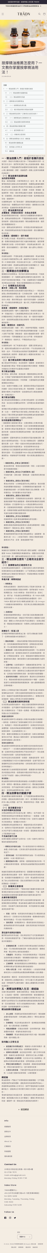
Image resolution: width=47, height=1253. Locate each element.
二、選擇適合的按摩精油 (15, 101)
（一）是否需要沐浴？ (17, 130)
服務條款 (21, 1247)
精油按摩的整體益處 (16, 143)
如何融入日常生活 (15, 147)
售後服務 (7, 1151)
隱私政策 (13, 1247)
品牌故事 (7, 1136)
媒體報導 (7, 1127)
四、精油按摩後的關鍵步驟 (16, 126)
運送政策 (28, 1247)
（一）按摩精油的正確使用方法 (20, 118)
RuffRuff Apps (34, 156)
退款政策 (40, 1244)
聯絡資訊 (35, 1247)
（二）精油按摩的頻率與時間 (19, 122)
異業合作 (7, 1131)
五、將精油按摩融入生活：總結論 (18, 139)
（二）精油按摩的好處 (17, 97)
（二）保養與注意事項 (17, 134)
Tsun (43, 156)
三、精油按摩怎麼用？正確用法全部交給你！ (22, 114)
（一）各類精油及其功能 (17, 105)
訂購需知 (7, 1146)
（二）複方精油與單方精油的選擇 (21, 109)
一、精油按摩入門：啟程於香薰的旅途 (19, 89)
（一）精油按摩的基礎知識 (18, 93)
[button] (2, 14)
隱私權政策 (8, 1156)
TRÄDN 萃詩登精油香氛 (16, 1244)
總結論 (11, 151)
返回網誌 (25, 1109)
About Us (8, 1141)
